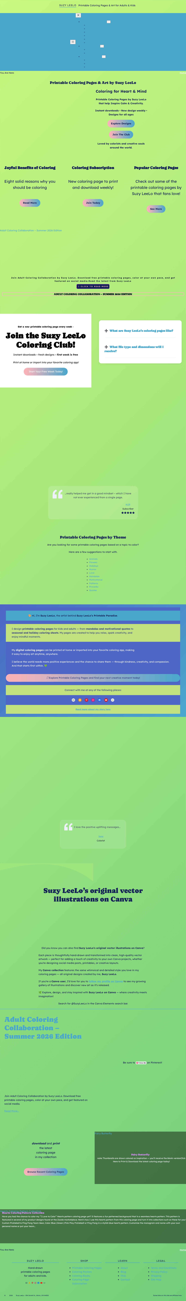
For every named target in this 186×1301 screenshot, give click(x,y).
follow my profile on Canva (106, 981)
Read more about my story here (93, 709)
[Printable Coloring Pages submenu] (109, 21)
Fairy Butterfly (103, 1133)
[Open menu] (73, 42)
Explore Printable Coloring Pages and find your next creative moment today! (94, 677)
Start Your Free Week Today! (46, 371)
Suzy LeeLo (67, 5)
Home (183, 72)
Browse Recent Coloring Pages (45, 1171)
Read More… (11, 1111)
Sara (100, 836)
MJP (128, 504)
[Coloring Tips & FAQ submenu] (104, 56)
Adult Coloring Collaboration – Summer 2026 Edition (31, 230)
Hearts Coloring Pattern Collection (20, 1211)
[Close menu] (78, 15)
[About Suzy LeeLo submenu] (102, 46)
